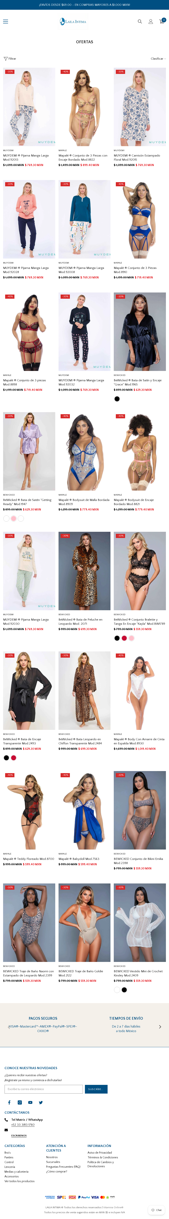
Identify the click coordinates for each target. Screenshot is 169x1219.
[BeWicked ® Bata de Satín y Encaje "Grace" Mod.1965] (140, 331)
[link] (43, 1027)
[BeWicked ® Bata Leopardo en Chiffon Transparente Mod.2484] (85, 690)
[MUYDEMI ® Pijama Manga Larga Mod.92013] (29, 107)
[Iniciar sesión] (151, 21)
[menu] (5, 21)
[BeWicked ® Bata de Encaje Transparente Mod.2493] (29, 690)
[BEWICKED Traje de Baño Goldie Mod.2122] (85, 922)
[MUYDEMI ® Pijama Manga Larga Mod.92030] (29, 571)
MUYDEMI (8, 150)
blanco (21, 518)
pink (14, 518)
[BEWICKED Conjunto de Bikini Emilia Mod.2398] (140, 810)
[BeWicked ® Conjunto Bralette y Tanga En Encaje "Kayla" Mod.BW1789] (140, 571)
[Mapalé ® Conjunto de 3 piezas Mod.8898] (29, 331)
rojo (124, 638)
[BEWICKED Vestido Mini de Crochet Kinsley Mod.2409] (140, 922)
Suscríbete (96, 1089)
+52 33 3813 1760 (23, 1124)
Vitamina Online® (113, 1207)
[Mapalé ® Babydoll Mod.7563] (85, 810)
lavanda (6, 518)
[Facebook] (9, 1102)
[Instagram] (20, 1102)
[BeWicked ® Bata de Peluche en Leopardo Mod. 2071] (85, 571)
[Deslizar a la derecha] (160, 1027)
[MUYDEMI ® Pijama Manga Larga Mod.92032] (85, 331)
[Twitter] (41, 1102)
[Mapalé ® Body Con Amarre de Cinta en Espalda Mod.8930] (140, 690)
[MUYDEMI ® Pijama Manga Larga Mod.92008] (85, 219)
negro (117, 399)
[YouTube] (30, 1102)
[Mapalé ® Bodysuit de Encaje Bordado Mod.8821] (140, 451)
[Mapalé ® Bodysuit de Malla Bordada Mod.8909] (85, 451)
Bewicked (120, 375)
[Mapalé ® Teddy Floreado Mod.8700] (29, 810)
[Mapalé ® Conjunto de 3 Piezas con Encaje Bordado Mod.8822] (85, 107)
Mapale (63, 150)
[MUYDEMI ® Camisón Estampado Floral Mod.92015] (140, 107)
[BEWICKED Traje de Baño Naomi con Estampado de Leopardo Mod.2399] (29, 922)
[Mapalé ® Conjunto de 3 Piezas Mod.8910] (140, 219)
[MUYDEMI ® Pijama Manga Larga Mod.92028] (29, 219)
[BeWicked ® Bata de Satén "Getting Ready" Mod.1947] (29, 451)
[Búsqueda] (139, 21)
